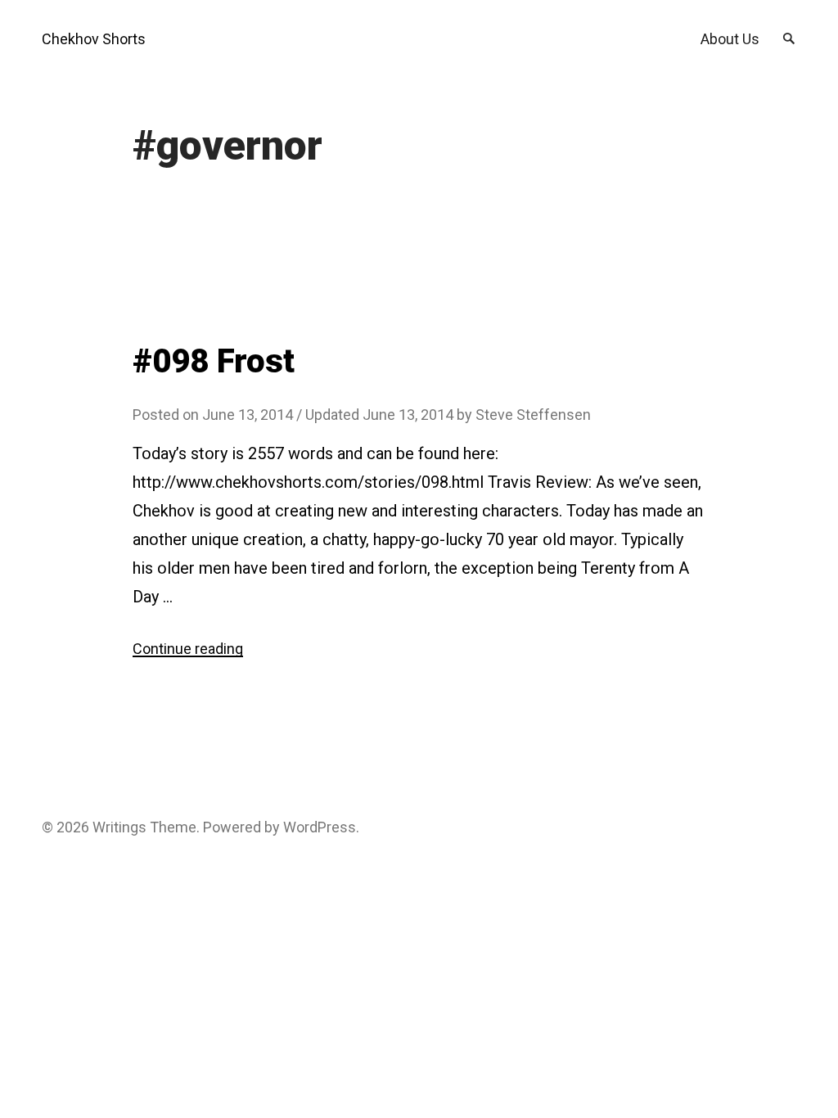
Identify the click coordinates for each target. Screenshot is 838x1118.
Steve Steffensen (533, 414)
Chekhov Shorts (94, 38)
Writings (119, 827)
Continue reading (188, 648)
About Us (730, 38)
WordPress (319, 827)
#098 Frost (214, 361)
